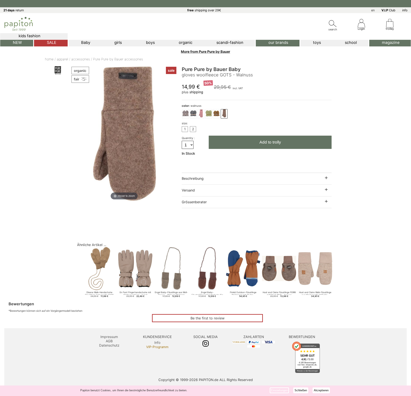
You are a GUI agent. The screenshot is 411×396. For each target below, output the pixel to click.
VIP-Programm (157, 347)
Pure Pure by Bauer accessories (118, 59)
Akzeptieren (321, 390)
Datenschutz (109, 345)
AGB (109, 341)
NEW (17, 42)
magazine (390, 42)
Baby (85, 42)
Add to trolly (270, 142)
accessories (80, 59)
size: (185, 123)
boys (150, 42)
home (49, 59)
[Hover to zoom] (124, 133)
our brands (278, 42)
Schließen (301, 390)
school (351, 42)
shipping (196, 92)
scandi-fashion (229, 42)
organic (185, 42)
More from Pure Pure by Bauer (205, 51)
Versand (188, 190)
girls (118, 42)
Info (157, 342)
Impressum (109, 337)
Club (388, 10)
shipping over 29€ (204, 10)
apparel (62, 59)
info (405, 10)
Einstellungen (279, 390)
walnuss (191, 105)
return (13, 10)
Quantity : (189, 138)
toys (317, 42)
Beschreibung (193, 178)
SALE (51, 42)
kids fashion (29, 36)
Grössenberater (194, 202)
